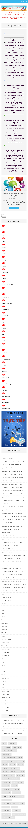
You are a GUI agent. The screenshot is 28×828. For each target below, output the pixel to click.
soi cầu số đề (6, 786)
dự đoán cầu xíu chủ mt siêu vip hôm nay (11, 561)
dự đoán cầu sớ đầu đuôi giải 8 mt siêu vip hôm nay (13, 552)
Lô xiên (4, 328)
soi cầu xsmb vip (15, 789)
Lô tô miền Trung (6, 384)
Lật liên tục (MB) (6, 291)
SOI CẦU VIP (5, 775)
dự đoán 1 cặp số (17, 747)
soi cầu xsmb (6, 789)
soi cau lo (20, 764)
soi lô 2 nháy (6, 807)
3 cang (4, 743)
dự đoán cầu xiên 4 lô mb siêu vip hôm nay (11, 529)
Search (3, 216)
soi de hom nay (16, 793)
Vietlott (4, 253)
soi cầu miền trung (17, 782)
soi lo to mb (20, 796)
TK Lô (2, 658)
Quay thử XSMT (6, 402)
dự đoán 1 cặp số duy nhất (9, 750)
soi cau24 (5, 764)
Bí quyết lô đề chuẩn (6, 597)
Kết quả (4, 247)
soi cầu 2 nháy (20, 775)
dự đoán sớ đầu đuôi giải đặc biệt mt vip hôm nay (13, 555)
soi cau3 (12, 761)
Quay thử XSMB (6, 396)
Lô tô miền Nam (6, 377)
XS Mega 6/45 (5, 260)
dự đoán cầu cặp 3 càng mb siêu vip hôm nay (12, 490)
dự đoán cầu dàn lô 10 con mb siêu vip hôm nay (13, 494)
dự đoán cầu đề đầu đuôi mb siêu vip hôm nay (12, 500)
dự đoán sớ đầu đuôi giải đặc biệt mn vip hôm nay (13, 587)
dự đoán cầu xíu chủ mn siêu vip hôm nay (11, 594)
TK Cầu (3, 636)
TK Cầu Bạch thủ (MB (6, 639)
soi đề (14, 814)
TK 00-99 (4, 365)
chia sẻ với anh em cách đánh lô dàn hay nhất (14, 195)
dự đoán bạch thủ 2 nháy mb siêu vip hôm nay (12, 461)
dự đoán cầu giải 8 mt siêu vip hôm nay (10, 545)
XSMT (3, 241)
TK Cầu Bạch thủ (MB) (7, 284)
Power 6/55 (5, 272)
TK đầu (3, 340)
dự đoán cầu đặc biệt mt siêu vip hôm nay (11, 542)
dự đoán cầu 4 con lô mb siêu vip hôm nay (11, 481)
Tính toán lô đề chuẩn (6, 600)
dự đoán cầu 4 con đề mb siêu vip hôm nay (11, 468)
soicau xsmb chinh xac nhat (17, 771)
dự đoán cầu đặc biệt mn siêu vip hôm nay (11, 574)
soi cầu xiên (14, 786)
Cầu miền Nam (5, 309)
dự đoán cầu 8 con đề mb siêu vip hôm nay (11, 474)
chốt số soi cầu (12, 743)
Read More (14, 208)
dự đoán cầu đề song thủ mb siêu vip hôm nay (12, 506)
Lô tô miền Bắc (6, 371)
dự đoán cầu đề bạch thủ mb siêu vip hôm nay (12, 497)
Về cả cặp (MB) (5, 297)
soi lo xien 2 (21, 803)
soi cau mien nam (14, 768)
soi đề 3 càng (21, 814)
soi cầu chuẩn (6, 779)
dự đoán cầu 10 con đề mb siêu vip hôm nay (12, 477)
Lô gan (3, 322)
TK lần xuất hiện (6, 359)
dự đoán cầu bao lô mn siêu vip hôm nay (11, 568)
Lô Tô (2, 688)
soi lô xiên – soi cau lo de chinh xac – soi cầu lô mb (13, 455)
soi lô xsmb (14, 807)
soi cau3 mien (20, 761)
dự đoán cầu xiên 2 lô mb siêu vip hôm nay (11, 523)
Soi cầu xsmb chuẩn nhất (7, 458)
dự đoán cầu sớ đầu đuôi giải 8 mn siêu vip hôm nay (13, 584)
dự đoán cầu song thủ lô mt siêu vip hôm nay (12, 558)
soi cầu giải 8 (15, 779)
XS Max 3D (4, 278)
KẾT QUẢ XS (4, 603)
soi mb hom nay (6, 810)
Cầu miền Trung (6, 315)
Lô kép (3, 334)
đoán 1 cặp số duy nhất (8, 817)
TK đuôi (4, 346)
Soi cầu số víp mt (5, 532)
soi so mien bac (6, 814)
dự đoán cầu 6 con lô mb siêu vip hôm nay (11, 484)
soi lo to (12, 796)
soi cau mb (5, 768)
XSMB (3, 229)
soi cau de (12, 764)
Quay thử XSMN (6, 408)
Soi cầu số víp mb (5, 503)
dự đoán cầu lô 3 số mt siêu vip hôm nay (11, 549)
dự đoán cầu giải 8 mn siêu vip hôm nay (10, 578)
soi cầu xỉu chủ (6, 793)
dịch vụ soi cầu (6, 747)
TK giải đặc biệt (6, 353)
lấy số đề (20, 757)
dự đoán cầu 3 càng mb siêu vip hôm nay (11, 464)
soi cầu (12, 775)
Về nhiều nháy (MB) (7, 303)
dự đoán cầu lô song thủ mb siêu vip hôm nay (12, 519)
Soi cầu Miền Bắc (6, 782)
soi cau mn (5, 771)
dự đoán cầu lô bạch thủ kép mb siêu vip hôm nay (13, 510)
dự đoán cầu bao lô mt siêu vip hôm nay (11, 536)
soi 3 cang (5, 761)
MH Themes (14, 825)
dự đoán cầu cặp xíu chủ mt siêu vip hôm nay (12, 539)
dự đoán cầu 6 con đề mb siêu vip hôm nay (11, 471)
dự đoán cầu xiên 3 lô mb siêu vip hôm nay (11, 526)
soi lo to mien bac (7, 800)
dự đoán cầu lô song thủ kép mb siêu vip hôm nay (13, 516)
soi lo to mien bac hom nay (9, 803)
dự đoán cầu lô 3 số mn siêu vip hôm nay (11, 581)
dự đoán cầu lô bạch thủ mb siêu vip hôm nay (12, 513)
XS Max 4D (4, 266)
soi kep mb (5, 796)
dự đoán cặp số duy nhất (9, 757)
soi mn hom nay (16, 810)
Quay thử (4, 390)
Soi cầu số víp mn (5, 565)
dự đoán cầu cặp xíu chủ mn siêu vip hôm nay (12, 571)
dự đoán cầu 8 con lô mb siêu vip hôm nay (11, 487)
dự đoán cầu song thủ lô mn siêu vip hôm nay (12, 591)
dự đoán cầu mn (6, 754)
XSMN (3, 235)
